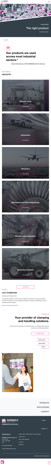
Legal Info (21, 442)
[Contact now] (49, 462)
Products (6, 40)
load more (25, 287)
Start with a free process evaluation (10, 305)
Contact (45, 412)
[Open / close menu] (49, 2)
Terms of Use (22, 436)
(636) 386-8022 (8, 445)
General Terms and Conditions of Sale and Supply (30, 434)
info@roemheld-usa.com (10, 448)
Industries (42, 343)
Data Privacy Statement (24, 439)
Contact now (40, 333)
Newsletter (21, 444)
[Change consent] (2, 462)
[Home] (6, 2)
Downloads (41, 340)
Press (43, 346)
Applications (43, 407)
